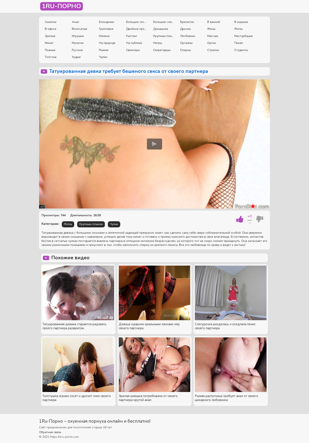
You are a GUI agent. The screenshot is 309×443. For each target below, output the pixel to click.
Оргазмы (186, 43)
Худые (76, 57)
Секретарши (161, 50)
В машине (241, 22)
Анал (75, 22)
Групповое (106, 29)
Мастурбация (243, 36)
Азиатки (50, 22)
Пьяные (50, 50)
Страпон (213, 50)
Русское (77, 50)
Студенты (241, 50)
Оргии (211, 43)
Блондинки (106, 22)
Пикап (238, 43)
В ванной (213, 22)
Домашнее (160, 29)
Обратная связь (50, 432)
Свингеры (133, 50)
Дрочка (185, 29)
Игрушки (78, 36)
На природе (107, 43)
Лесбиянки (187, 36)
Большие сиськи (136, 22)
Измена (104, 36)
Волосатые (79, 29)
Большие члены (163, 22)
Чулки (103, 57)
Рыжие (103, 50)
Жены (211, 29)
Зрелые (50, 36)
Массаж (212, 36)
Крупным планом (163, 36)
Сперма (185, 50)
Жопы (238, 29)
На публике (134, 43)
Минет (49, 43)
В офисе (50, 29)
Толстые (51, 57)
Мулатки (78, 43)
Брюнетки (187, 22)
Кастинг (131, 36)
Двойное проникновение (136, 29)
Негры (157, 43)
